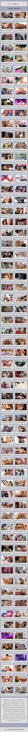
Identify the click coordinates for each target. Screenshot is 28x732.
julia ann (15, 3)
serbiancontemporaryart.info (16, 729)
